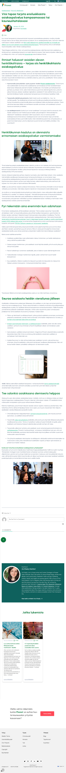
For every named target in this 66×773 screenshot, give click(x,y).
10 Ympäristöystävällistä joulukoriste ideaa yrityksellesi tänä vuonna (32, 645)
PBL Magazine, (50, 584)
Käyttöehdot (5, 753)
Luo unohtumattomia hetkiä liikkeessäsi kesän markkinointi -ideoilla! (11, 645)
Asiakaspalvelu (6, 10)
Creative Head (41, 584)
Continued (10, 675)
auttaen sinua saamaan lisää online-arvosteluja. (21, 319)
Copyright (4, 749)
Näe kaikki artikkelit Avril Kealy (31, 598)
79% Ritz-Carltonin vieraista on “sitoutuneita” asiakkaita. (31, 223)
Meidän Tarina (6, 736)
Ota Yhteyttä (5, 1)
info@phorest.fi (25, 1)
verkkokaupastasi (12, 430)
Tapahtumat (47, 739)
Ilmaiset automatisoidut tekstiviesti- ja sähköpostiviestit (24, 324)
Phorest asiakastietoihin (47, 83)
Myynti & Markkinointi (17, 10)
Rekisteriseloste (6, 746)
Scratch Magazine (49, 586)
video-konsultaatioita (21, 420)
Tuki (55, 1)
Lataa (24, 746)
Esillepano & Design (29, 640)
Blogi (44, 736)
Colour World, (37, 586)
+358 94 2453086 (15, 1)
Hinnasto (32, 5)
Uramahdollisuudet (7, 739)
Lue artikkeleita (8, 679)
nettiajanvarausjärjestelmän (38, 413)
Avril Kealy (23, 28)
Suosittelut (46, 743)
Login (47, 1)
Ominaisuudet (24, 5)
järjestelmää (28, 54)
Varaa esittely (47, 713)
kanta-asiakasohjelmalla (51, 383)
